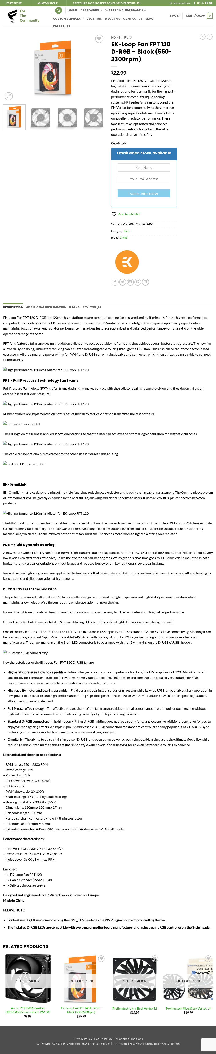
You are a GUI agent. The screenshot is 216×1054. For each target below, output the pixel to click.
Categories (90, 10)
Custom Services (67, 18)
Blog (149, 18)
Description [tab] (13, 307)
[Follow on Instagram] (198, 3)
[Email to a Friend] (130, 282)
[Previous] (10, 67)
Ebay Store (14, 3)
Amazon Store (47, 3)
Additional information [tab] (46, 307)
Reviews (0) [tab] (92, 307)
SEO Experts (171, 1043)
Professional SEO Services (130, 1043)
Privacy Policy (82, 1039)
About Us (112, 18)
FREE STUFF (61, 26)
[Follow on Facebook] (194, 3)
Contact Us (132, 18)
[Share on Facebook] (115, 282)
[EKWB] (127, 263)
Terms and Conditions (128, 1039)
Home (73, 10)
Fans (128, 37)
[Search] (58, 10)
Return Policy (103, 1039)
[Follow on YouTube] (210, 3)
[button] (180, 3)
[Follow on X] (202, 3)
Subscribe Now (144, 194)
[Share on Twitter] (122, 282)
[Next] (97, 67)
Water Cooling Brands (124, 10)
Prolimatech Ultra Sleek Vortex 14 (188, 1008)
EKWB (124, 237)
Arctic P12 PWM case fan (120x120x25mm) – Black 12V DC (27, 1010)
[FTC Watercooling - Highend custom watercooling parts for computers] (24, 15)
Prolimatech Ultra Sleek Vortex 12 (134, 1008)
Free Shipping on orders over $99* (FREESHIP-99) (106, 3)
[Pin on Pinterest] (137, 282)
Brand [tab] (74, 307)
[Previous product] (210, 37)
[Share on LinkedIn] (145, 282)
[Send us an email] (206, 3)
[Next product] (203, 37)
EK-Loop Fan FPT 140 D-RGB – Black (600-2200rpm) (81, 1010)
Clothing (94, 18)
